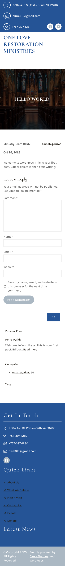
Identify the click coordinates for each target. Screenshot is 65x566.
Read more (30, 349)
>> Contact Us (12, 505)
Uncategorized (52, 144)
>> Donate (10, 520)
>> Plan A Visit (12, 497)
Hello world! (13, 339)
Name (8, 236)
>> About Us (11, 482)
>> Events (9, 513)
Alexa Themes (39, 556)
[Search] (53, 317)
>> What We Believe (16, 490)
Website (8, 267)
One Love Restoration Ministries (23, 44)
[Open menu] (7, 62)
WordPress (37, 560)
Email (8, 251)
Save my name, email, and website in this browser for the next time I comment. (32, 286)
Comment (11, 198)
